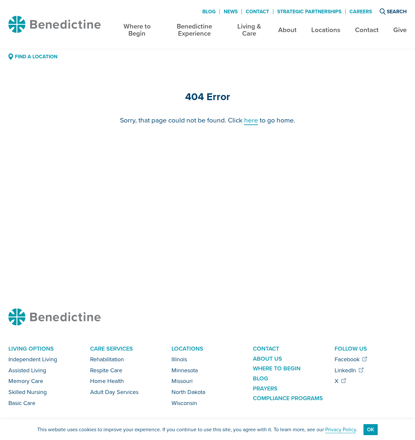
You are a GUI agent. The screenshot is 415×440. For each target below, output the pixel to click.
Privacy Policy (340, 429)
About (287, 30)
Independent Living (32, 359)
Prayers (265, 388)
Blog (209, 11)
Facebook (348, 359)
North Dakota (188, 392)
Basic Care (21, 403)
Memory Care (25, 381)
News (231, 11)
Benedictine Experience (194, 30)
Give (400, 30)
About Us (267, 358)
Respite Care (106, 370)
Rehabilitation (107, 359)
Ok (370, 429)
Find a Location (36, 56)
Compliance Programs (288, 398)
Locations (325, 30)
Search (397, 11)
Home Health (107, 381)
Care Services (111, 348)
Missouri (182, 381)
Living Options (31, 348)
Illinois (179, 359)
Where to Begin (137, 30)
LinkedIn (346, 370)
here (251, 120)
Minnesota (185, 370)
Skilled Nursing (27, 392)
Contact (367, 30)
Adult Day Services (114, 392)
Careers (361, 11)
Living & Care (249, 30)
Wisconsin (184, 403)
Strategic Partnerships (309, 11)
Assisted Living (27, 370)
